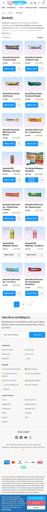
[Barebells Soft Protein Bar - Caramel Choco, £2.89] (34, 120)
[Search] (35, 3)
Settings (36, 507)
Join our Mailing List (11, 385)
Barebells (28, 413)
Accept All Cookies (36, 498)
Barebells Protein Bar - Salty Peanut (11, 94)
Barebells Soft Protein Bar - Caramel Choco (34, 131)
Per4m (4, 400)
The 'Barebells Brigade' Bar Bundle (34, 169)
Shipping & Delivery (33, 380)
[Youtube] (26, 437)
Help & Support (32, 369)
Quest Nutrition (30, 400)
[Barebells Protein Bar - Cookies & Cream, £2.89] (34, 47)
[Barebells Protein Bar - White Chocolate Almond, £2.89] (12, 120)
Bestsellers (11, 8)
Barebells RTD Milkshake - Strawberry (34, 244)
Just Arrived (29, 354)
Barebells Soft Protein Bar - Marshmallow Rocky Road (34, 282)
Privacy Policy (6, 509)
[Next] (30, 304)
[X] (30, 437)
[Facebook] (22, 437)
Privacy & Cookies (10, 380)
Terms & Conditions (34, 373)
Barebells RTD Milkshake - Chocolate (11, 169)
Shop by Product (31, 8)
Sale (20, 8)
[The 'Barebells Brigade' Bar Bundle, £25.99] (34, 158)
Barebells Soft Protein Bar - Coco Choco (11, 280)
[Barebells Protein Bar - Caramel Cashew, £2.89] (12, 47)
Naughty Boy (6, 404)
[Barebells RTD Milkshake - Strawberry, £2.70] (34, 233)
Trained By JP (6, 409)
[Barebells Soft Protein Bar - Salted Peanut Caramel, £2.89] (12, 195)
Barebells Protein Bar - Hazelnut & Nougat (34, 94)
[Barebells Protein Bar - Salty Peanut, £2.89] (12, 84)
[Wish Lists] (39, 3)
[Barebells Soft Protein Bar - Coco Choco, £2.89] (12, 269)
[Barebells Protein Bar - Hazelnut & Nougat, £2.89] (34, 84)
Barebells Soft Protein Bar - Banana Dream (34, 205)
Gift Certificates (32, 385)
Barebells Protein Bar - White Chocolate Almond (11, 132)
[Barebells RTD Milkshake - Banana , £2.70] (12, 233)
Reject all (36, 503)
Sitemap (7, 389)
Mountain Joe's (30, 409)
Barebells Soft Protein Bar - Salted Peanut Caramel (11, 207)
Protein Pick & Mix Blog (12, 369)
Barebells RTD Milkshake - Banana (10, 244)
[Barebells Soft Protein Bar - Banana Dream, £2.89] (34, 195)
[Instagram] (17, 437)
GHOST (4, 413)
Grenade (5, 417)
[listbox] (28, 37)
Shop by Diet (6, 354)
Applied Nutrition (31, 404)
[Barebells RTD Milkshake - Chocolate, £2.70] (12, 158)
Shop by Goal (29, 350)
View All (4, 422)
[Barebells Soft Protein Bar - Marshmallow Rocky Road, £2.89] (34, 269)
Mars (27, 417)
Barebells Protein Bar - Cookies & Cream (34, 58)
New (3, 8)
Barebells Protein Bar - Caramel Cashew (11, 58)
